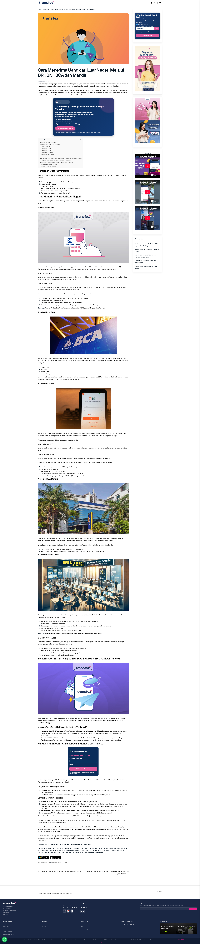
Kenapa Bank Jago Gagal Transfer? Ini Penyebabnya (145, 262)
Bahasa (138, 3)
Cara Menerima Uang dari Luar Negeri (50, 144)
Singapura (50, 81)
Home (105, 3)
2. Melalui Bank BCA (46, 148)
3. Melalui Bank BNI (46, 150)
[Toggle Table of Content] (80, 140)
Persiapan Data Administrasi (47, 142)
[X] (128, 924)
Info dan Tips (129, 3)
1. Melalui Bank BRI (45, 146)
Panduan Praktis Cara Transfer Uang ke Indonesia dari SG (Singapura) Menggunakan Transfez (75, 308)
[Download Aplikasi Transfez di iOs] (55, 857)
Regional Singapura (7, 931)
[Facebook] (131, 924)
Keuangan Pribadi (42, 81)
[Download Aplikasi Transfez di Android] (44, 857)
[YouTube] (125, 924)
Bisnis (111, 3)
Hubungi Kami (84, 924)
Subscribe (192, 908)
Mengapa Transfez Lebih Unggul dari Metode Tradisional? (56, 160)
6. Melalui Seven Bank (46, 156)
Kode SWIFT (6, 926)
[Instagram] (134, 924)
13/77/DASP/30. (181, 939)
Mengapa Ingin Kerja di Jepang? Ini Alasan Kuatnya (147, 250)
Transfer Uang (55, 862)
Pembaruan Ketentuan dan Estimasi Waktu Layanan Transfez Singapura (147, 245)
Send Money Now (147, 35)
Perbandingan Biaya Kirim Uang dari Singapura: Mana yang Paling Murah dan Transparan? (73, 633)
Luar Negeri (118, 3)
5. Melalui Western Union (47, 154)
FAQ (82, 926)
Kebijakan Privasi (115, 942)
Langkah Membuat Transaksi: (48, 166)
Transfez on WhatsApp (8, 934)
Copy (156, 28)
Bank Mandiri (41, 862)
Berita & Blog (84, 929)
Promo (43, 929)
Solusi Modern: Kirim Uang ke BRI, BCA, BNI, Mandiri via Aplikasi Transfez (60, 158)
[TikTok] (121, 924)
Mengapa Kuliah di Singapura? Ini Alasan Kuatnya (146, 267)
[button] (4, 939)
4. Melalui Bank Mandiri (47, 152)
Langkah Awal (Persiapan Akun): (49, 164)
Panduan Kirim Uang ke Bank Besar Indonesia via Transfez (56, 162)
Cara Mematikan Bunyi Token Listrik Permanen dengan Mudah (145, 256)
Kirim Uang (47, 862)
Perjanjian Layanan (104, 942)
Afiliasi (43, 924)
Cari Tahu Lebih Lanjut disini (65, 128)
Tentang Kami (6, 924)
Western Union (63, 862)
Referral (44, 926)
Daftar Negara (6, 929)
